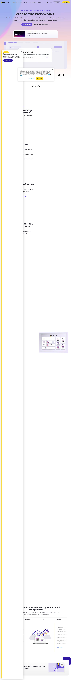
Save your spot (8, 60)
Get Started (66, 2)
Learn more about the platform (41, 24)
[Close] (52, 69)
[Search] (48, 2)
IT (43, 619)
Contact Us (57, 2)
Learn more (59, 647)
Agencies (59, 619)
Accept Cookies (39, 78)
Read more (30, 35)
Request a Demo (27, 24)
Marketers (27, 619)
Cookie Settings (31, 78)
